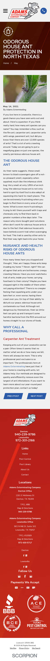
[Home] (24, 11)
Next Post (37, 396)
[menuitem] (13, 648)
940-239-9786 (25, 434)
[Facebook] (25, 576)
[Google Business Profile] (19, 576)
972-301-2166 (25, 440)
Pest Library (25, 464)
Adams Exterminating (14, 366)
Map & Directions (25, 508)
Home (25, 454)
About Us (25, 469)
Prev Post (13, 396)
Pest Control (25, 459)
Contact (25, 474)
